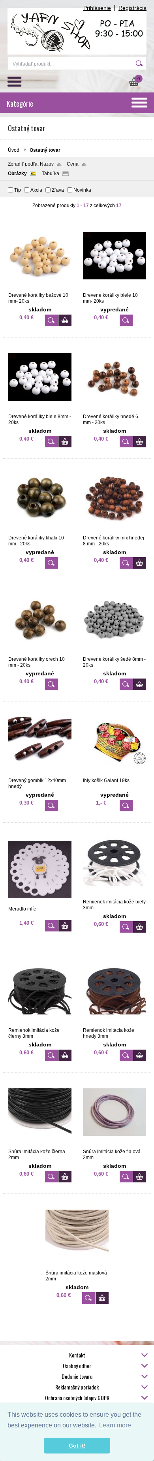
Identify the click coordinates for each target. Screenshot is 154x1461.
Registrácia (132, 8)
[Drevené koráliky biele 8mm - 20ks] (39, 410)
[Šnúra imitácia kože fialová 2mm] (114, 1145)
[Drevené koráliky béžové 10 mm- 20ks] (39, 289)
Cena (73, 164)
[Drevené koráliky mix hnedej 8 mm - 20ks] (114, 531)
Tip (17, 190)
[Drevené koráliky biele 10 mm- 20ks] (114, 289)
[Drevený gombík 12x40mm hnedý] (39, 774)
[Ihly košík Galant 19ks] (114, 774)
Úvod (13, 150)
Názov (47, 164)
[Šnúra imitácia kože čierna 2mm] (39, 1145)
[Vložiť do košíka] (64, 320)
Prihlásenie (97, 8)
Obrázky (17, 173)
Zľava (58, 190)
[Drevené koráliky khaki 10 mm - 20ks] (39, 531)
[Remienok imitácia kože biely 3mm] (114, 895)
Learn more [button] (115, 1425)
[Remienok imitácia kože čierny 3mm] (39, 1024)
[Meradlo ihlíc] (39, 902)
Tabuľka (50, 173)
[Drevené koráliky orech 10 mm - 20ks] (39, 653)
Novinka (82, 190)
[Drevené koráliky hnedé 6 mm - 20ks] (114, 410)
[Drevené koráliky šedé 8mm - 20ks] (114, 653)
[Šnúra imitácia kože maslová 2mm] (77, 1266)
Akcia (36, 190)
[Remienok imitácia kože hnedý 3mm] (114, 1024)
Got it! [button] (77, 1445)
